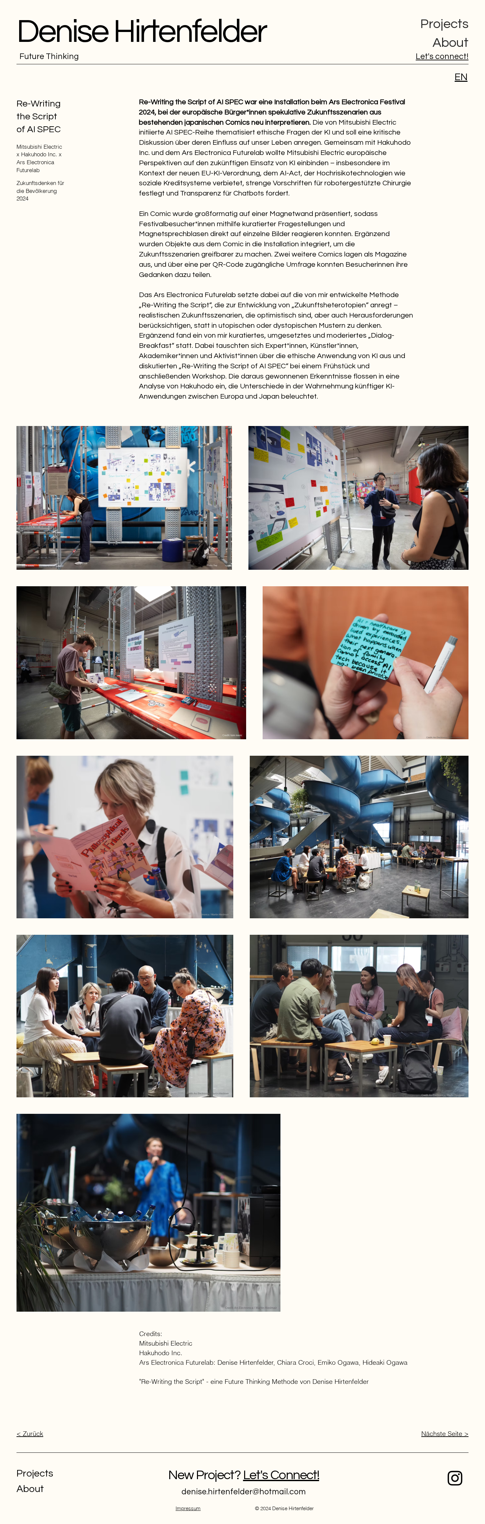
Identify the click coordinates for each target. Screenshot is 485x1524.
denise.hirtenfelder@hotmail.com (243, 1491)
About (451, 42)
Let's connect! (442, 56)
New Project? (205, 1475)
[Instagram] (455, 1478)
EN (461, 77)
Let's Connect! (281, 1475)
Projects (444, 24)
